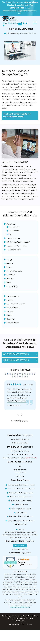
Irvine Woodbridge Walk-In (20, 439)
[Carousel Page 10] (27, 374)
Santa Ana (20, 476)
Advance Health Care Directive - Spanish (21, 489)
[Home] (5, 33)
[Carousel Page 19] (25, 376)
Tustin (20, 466)
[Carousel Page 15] (15, 376)
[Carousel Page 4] (12, 374)
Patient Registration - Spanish (21, 508)
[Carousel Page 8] (22, 374)
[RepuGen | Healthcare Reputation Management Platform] (20, 420)
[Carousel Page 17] (20, 376)
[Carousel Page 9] (25, 374)
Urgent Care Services (17, 354)
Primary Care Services (17, 360)
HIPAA (22, 624)
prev (18, 415)
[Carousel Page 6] (17, 374)
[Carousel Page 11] (29, 374)
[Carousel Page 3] (10, 374)
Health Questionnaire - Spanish (21, 501)
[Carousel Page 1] (5, 374)
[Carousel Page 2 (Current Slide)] (7, 374)
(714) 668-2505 (26, 553)
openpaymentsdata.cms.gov (20, 607)
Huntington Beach (20, 469)
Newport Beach (20, 473)
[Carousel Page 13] (34, 374)
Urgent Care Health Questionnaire (21, 497)
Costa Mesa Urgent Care (20, 443)
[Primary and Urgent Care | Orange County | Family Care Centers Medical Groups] (10, 18)
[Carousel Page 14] (12, 376)
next (22, 415)
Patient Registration (21, 505)
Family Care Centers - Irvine (20, 451)
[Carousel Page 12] (32, 374)
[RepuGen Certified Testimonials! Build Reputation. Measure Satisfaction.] (20, 562)
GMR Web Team (20, 620)
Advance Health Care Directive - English (21, 485)
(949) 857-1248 (23, 549)
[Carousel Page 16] (17, 376)
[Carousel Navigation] (20, 415)
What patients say (10, 23)
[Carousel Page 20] (27, 376)
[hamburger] (35, 22)
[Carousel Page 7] (20, 374)
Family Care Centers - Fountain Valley (20, 454)
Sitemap (29, 624)
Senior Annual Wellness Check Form (21, 516)
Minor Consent (21, 512)
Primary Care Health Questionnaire (21, 493)
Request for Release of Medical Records (21, 520)
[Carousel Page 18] (22, 376)
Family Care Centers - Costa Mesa (20, 458)
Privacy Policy (14, 624)
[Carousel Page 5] (15, 374)
